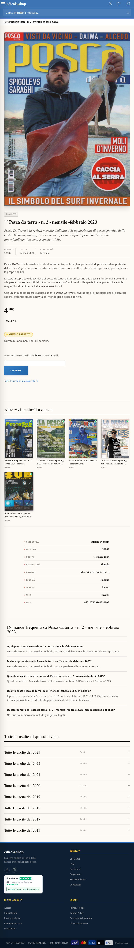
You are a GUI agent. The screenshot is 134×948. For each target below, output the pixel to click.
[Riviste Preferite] (118, 4)
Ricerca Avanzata (13, 923)
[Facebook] (7, 870)
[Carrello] (128, 4)
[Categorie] (3, 4)
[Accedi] (110, 4)
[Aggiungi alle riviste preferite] (6, 221)
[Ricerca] (128, 12)
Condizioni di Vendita (81, 918)
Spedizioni (75, 869)
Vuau (126, 943)
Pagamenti (75, 874)
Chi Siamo (75, 858)
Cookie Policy (77, 912)
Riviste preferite (12, 918)
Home (6, 21)
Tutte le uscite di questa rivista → (21, 380)
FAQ (72, 863)
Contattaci (75, 884)
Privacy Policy (77, 907)
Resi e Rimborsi (77, 879)
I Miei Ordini (10, 912)
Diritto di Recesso (79, 923)
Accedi (7, 907)
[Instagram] (14, 870)
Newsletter (10, 928)
